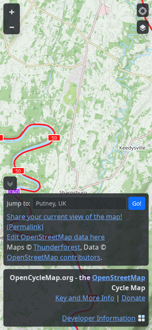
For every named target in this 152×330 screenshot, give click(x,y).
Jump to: (18, 203)
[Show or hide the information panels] (10, 183)
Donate (133, 297)
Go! (136, 203)
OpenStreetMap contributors (53, 257)
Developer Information (99, 318)
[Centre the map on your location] (143, 10)
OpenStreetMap (118, 277)
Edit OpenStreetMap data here (56, 237)
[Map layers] (143, 27)
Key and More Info (84, 297)
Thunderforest (56, 247)
